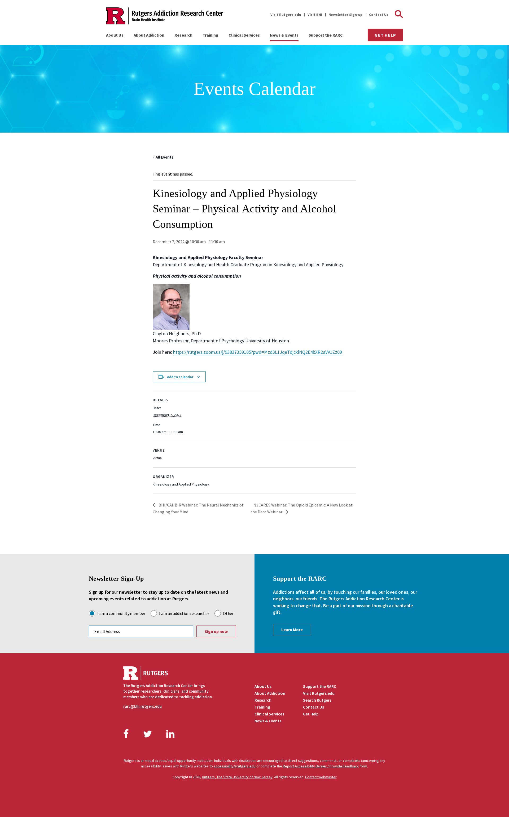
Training (210, 35)
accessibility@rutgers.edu (235, 766)
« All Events (163, 157)
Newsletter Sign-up (345, 14)
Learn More (292, 629)
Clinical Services (244, 35)
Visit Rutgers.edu (285, 14)
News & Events (284, 35)
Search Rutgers (317, 700)
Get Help (385, 35)
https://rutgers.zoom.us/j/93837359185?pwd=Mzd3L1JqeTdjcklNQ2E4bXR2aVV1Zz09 (257, 352)
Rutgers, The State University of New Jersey (237, 777)
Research (183, 35)
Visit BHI (315, 14)
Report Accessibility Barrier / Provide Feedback (321, 766)
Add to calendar (180, 376)
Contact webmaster (321, 777)
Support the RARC (326, 35)
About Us (115, 35)
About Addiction (149, 35)
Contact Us (378, 14)
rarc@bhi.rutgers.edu (142, 706)
